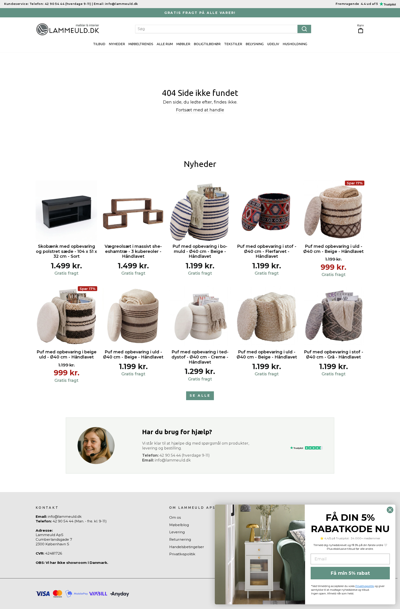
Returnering (180, 539)
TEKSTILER (233, 44)
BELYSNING (255, 44)
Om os (175, 517)
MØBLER (183, 44)
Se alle (200, 395)
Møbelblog (179, 525)
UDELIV (273, 44)
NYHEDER (117, 44)
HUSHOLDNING (295, 44)
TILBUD (99, 44)
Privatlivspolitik (182, 554)
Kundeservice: (16, 4)
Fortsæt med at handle (200, 110)
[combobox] (223, 29)
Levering (177, 532)
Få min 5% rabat (350, 573)
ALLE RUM (165, 44)
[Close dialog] (390, 509)
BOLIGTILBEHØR (207, 44)
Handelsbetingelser (186, 547)
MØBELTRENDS (140, 44)
